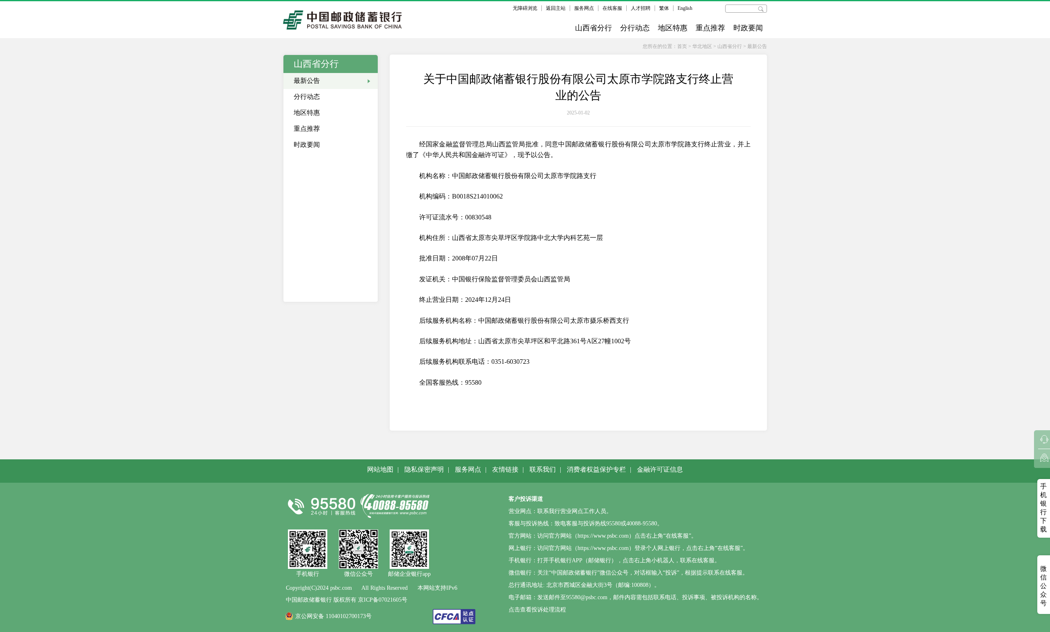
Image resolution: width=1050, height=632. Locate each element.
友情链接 (505, 469)
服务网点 (584, 8)
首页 (682, 46)
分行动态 (635, 28)
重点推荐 (710, 28)
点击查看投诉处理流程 (537, 610)
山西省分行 (593, 28)
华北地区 (702, 46)
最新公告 (757, 46)
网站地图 (380, 469)
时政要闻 (748, 28)
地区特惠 (672, 28)
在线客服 (612, 8)
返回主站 (556, 8)
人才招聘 (641, 8)
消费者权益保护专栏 (596, 469)
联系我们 (543, 469)
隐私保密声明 (424, 469)
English (685, 8)
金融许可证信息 (660, 469)
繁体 (664, 8)
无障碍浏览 (525, 8)
